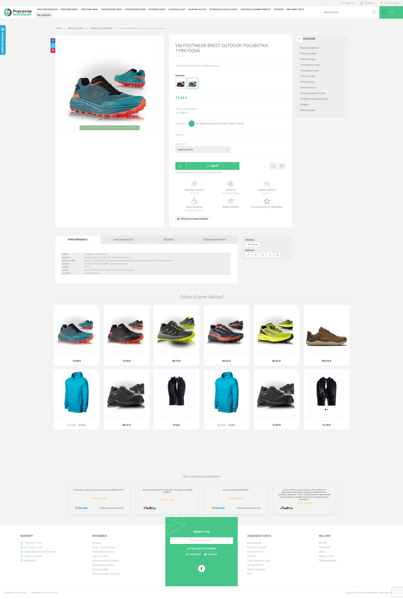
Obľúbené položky (328, 560)
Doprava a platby (100, 569)
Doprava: (179, 135)
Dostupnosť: (180, 123)
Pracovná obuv (307, 59)
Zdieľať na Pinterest (53, 50)
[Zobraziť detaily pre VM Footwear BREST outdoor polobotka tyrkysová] (192, 88)
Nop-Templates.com (50, 593)
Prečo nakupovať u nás (258, 560)
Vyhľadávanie (373, 12)
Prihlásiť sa (369, 3)
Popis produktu (77, 239)
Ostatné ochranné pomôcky (314, 99)
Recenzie (169, 239)
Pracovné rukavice (309, 48)
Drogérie (304, 104)
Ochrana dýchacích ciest (312, 93)
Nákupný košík (326, 556)
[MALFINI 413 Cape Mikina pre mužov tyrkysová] (76, 399)
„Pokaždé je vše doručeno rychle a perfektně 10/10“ (98, 490)
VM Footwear (190, 109)
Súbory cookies (100, 556)
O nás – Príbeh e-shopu (103, 547)
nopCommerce (20, 593)
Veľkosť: (180, 144)
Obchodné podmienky (103, 552)
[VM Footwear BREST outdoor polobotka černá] (126, 335)
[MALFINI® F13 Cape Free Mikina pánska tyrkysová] (226, 399)
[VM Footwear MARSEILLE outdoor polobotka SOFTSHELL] (176, 335)
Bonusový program (257, 547)
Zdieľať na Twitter (53, 45)
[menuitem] (126, 543)
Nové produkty (254, 543)
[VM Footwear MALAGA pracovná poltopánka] (276, 399)
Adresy (322, 552)
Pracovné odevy (308, 53)
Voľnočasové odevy (310, 65)
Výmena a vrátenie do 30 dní (106, 574)
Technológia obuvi (256, 569)
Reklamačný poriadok (103, 565)
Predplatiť (195, 554)
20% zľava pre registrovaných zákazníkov (109, 127)
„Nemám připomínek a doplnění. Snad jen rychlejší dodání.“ (167, 491)
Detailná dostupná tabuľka (194, 218)
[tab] (78, 239)
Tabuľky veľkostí (255, 565)
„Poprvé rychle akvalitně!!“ (235, 490)
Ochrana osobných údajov (105, 560)
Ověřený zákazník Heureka (111, 508)
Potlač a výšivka (255, 552)
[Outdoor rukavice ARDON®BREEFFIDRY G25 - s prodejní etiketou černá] (326, 399)
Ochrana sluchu (308, 87)
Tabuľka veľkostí (123, 239)
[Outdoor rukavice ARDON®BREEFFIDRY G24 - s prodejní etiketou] (176, 399)
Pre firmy (251, 556)
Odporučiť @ (281, 166)
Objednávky (324, 547)
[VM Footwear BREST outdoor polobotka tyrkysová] (76, 335)
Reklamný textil (307, 110)
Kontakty (96, 543)
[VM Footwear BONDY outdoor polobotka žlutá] (276, 335)
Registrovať (349, 3)
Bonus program (194, 205)
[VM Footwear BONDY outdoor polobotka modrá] (226, 335)
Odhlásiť (212, 554)
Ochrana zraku (307, 76)
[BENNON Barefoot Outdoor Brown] (326, 335)
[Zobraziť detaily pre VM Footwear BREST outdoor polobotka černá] (180, 88)
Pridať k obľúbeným (273, 166)
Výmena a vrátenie (194, 188)
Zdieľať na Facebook (53, 40)
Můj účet (323, 543)
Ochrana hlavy (307, 82)
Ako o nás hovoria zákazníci (201, 476)
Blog (249, 574)
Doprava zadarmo (266, 188)
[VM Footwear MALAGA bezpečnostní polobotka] (126, 399)
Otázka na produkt (214, 239)
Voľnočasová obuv (309, 70)
